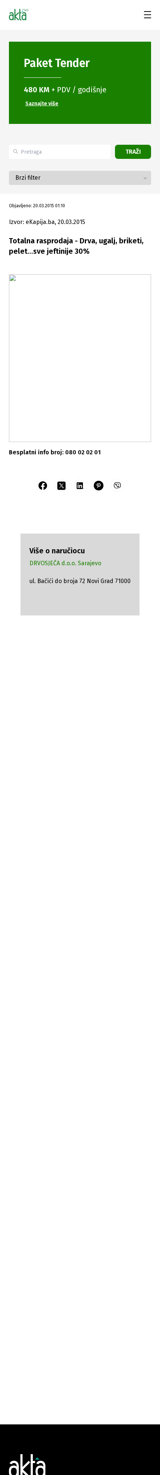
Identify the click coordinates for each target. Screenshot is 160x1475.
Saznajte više (41, 103)
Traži (133, 151)
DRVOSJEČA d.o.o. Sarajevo (65, 563)
